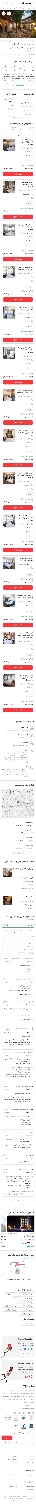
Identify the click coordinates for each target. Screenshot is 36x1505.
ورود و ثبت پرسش (29, 1258)
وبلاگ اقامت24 (30, 1463)
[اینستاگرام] (33, 1413)
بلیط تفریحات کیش (29, 1475)
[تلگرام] (19, 1413)
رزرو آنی (30, 160)
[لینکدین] (29, 1413)
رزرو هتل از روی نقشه (12, 1459)
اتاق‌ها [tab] (20, 55)
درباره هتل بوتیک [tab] (29, 55)
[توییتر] (15, 1413)
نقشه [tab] (9, 55)
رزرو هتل (32, 1456)
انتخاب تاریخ (18, 174)
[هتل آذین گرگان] (20, 1224)
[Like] (4, 13)
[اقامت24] (28, 1386)
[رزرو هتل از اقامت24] (26, 3)
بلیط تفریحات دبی (12, 1475)
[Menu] (33, 3)
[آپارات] (24, 1413)
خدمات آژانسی (30, 1486)
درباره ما (15, 1463)
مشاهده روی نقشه (29, 50)
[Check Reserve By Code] (7, 3)
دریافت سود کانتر (30, 1489)
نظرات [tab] (3, 55)
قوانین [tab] (14, 55)
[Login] (3, 3)
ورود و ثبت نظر (30, 919)
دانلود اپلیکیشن (26, 1354)
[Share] (9, 13)
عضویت (7, 1438)
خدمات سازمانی (13, 1486)
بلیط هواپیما (14, 1456)
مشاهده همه (19, 118)
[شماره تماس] (12, 3)
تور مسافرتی (31, 1459)
